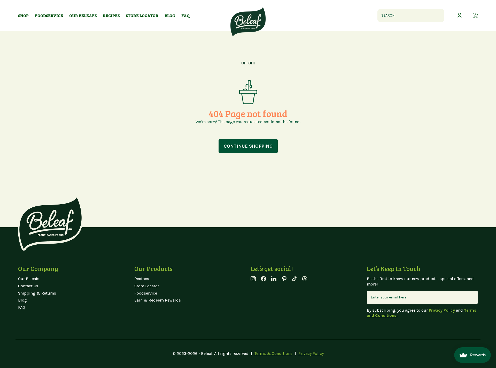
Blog (22, 300)
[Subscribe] (471, 297)
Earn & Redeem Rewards (157, 300)
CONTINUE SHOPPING (248, 146)
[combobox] (410, 15)
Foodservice (145, 293)
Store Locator (146, 285)
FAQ (21, 307)
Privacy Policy (311, 353)
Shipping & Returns (37, 293)
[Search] (437, 15)
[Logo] (248, 15)
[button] (475, 15)
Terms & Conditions (273, 353)
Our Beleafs (28, 278)
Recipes (141, 278)
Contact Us (28, 285)
